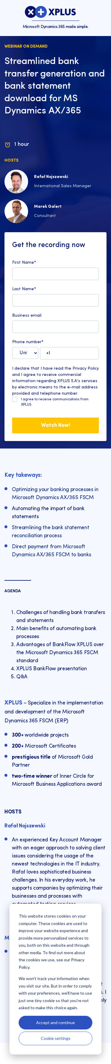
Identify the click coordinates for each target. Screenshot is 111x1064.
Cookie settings (55, 1038)
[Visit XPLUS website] (50, 12)
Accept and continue (55, 1022)
